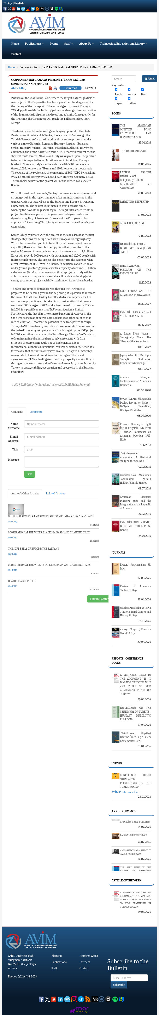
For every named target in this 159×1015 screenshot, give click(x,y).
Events (54, 43)
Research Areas (89, 956)
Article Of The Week (126, 880)
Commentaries (28, 67)
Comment (17, 412)
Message (13, 459)
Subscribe (119, 985)
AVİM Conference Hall (125, 792)
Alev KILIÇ (18, 88)
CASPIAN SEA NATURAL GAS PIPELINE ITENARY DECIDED (77, 67)
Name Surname (14, 426)
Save (29, 474)
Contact (16, 54)
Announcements (124, 811)
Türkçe (7, 3)
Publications (33, 43)
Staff (67, 43)
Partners (85, 962)
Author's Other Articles (25, 493)
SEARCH (150, 78)
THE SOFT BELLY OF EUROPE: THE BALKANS (33, 548)
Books (116, 113)
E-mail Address (13, 439)
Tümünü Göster (99, 599)
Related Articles (55, 493)
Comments (36, 412)
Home (15, 43)
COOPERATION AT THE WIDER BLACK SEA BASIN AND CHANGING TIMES (49, 532)
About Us (85, 43)
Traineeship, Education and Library (122, 43)
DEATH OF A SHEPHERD (21, 581)
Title (15, 449)
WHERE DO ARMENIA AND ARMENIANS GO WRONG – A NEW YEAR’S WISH (51, 516)
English (19, 3)
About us (57, 956)
